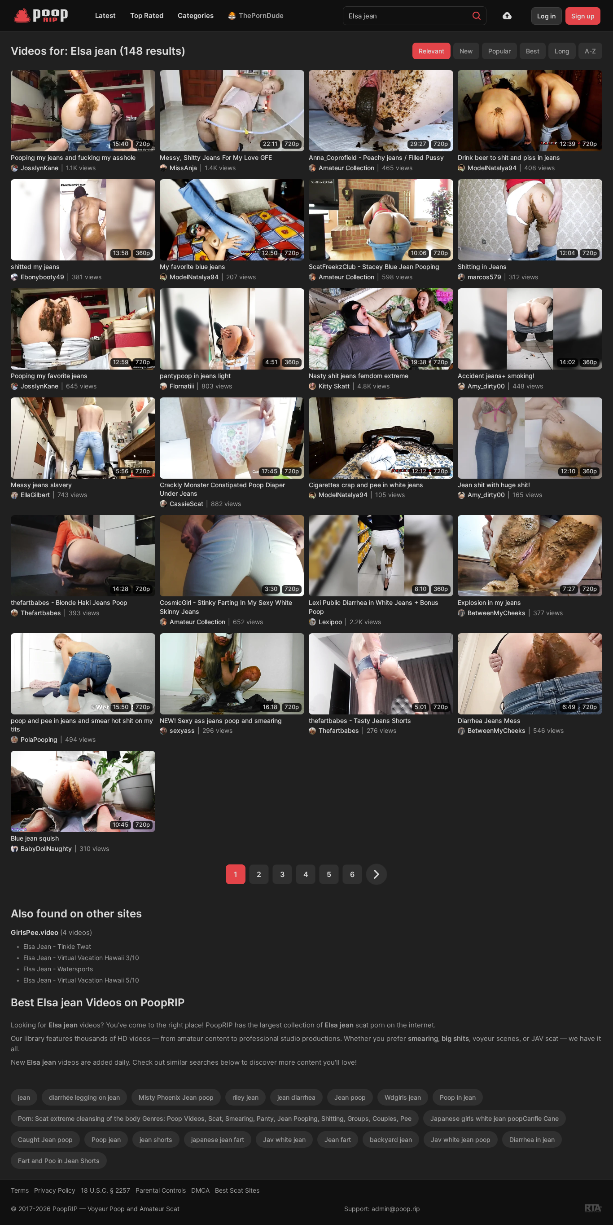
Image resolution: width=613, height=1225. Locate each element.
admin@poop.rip (396, 1208)
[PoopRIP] (42, 16)
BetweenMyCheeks (496, 613)
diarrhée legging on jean (84, 1097)
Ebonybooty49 (42, 277)
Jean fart (337, 1139)
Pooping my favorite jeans (49, 375)
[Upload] (507, 16)
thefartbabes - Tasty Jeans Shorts (360, 720)
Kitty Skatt (334, 386)
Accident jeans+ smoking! (496, 375)
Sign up (583, 16)
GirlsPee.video (34, 932)
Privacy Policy (54, 1190)
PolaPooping (39, 739)
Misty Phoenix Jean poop (176, 1097)
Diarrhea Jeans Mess (489, 720)
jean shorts (156, 1139)
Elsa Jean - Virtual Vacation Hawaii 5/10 (81, 980)
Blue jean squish (35, 838)
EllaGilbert (35, 494)
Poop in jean (458, 1097)
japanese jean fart (217, 1139)
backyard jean (391, 1139)
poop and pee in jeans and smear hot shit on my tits (82, 725)
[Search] (477, 16)
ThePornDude (261, 15)
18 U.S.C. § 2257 (105, 1190)
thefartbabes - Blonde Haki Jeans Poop (69, 602)
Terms (20, 1190)
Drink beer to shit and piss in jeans (509, 157)
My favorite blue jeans (192, 266)
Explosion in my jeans (489, 602)
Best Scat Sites (237, 1190)
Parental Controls (161, 1190)
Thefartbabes (41, 613)
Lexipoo (330, 622)
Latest (105, 15)
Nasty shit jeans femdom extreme (358, 375)
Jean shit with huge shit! (494, 485)
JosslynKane (39, 168)
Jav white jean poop (460, 1139)
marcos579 (484, 277)
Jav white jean (284, 1139)
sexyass (182, 730)
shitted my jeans (35, 266)
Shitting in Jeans (482, 266)
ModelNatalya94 (492, 168)
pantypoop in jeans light (195, 375)
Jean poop (350, 1097)
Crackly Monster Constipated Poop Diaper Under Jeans (222, 489)
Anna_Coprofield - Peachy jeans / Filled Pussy (376, 157)
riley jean (245, 1097)
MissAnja (183, 168)
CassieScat (186, 503)
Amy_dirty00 (486, 386)
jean (24, 1097)
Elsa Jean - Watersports (58, 969)
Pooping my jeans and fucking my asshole (73, 157)
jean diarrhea (296, 1097)
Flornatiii (182, 386)
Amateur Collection (346, 168)
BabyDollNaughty (46, 848)
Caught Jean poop (45, 1139)
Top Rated (146, 15)
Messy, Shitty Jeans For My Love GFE (216, 157)
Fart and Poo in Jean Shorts (59, 1160)
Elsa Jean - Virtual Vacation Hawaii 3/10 (81, 957)
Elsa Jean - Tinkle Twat (57, 946)
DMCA (200, 1190)
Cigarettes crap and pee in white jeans (366, 485)
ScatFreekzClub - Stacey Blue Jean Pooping (374, 266)
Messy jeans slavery (41, 485)
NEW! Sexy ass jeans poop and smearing (221, 720)
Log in (546, 16)
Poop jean (106, 1139)
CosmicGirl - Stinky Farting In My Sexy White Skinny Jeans (226, 607)
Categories (196, 15)
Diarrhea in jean (532, 1139)
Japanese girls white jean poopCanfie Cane (494, 1118)
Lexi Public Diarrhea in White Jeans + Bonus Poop (373, 607)
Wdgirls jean (403, 1097)
